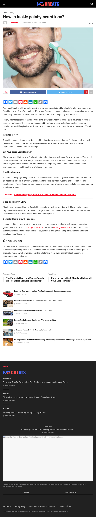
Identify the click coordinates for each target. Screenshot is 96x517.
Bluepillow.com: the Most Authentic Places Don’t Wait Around (38, 300)
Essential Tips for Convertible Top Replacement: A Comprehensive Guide (42, 291)
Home (5, 13)
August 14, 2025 (9, 401)
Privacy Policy (20, 506)
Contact (61, 506)
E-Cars (6, 409)
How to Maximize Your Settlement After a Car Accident (35, 320)
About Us (51, 506)
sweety (14, 22)
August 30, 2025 (9, 386)
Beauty (11, 13)
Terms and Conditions (37, 506)
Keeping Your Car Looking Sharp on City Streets (33, 310)
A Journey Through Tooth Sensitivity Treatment (32, 330)
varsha (26, 492)
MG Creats (7, 506)
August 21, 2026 (9, 416)
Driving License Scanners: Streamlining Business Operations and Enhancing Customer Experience (52, 339)
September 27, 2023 (30, 22)
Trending (7, 379)
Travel (6, 394)
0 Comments (71, 492)
